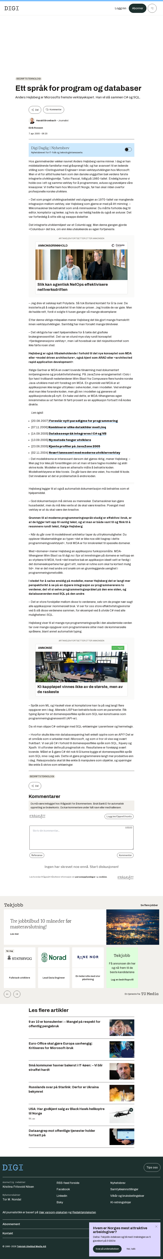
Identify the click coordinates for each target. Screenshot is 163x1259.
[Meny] (152, 8)
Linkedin (62, 1195)
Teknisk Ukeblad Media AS (31, 1246)
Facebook (63, 1189)
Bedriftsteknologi (29, 79)
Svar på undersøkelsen (107, 1249)
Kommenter (55, 109)
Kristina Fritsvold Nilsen (18, 1186)
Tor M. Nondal (12, 1199)
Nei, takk (131, 1249)
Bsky (60, 1202)
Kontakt (8, 1233)
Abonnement (11, 1224)
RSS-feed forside (68, 1183)
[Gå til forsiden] (11, 8)
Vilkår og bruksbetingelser (127, 1195)
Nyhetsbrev (117, 1183)
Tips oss (152, 1167)
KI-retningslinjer (120, 1202)
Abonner (137, 8)
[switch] (128, 149)
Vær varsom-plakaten (53, 1212)
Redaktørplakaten (84, 1212)
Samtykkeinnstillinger (124, 1189)
